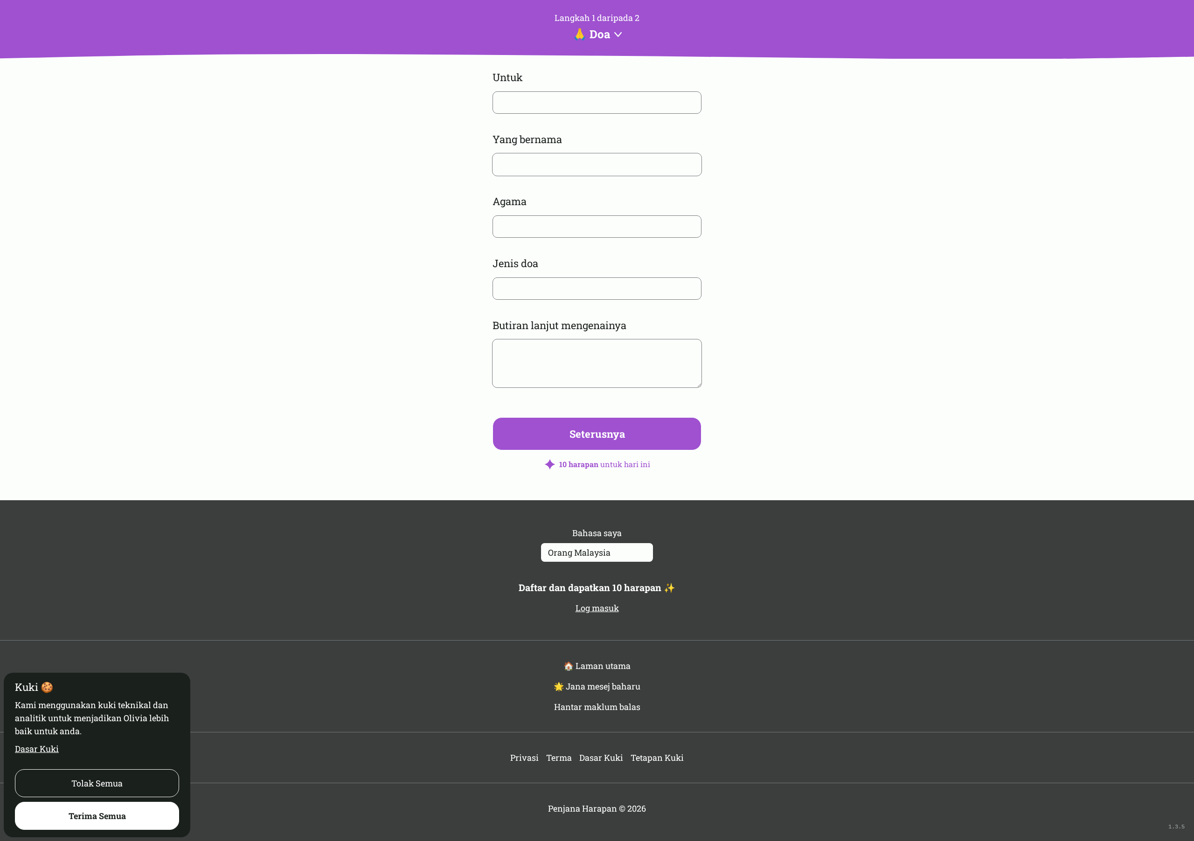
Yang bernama (527, 139)
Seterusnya (597, 434)
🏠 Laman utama (597, 665)
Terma (559, 757)
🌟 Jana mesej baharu (597, 686)
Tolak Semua (97, 783)
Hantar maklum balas (597, 706)
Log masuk (597, 608)
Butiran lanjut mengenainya (559, 325)
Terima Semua (97, 815)
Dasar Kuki (37, 748)
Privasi (524, 757)
